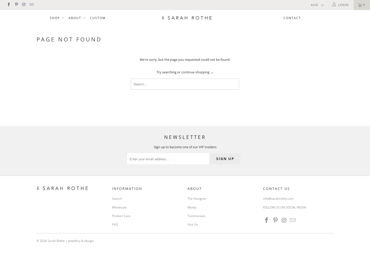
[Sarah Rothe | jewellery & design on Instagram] (24, 5)
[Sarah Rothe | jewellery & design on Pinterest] (16, 5)
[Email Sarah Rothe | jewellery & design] (31, 5)
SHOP (55, 18)
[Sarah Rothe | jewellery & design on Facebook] (8, 5)
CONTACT (292, 18)
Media (192, 207)
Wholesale (119, 207)
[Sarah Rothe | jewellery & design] (187, 17)
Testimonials (196, 216)
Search (117, 198)
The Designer (197, 198)
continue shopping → (197, 72)
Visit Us (193, 224)
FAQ (115, 224)
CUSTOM (98, 18)
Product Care (121, 216)
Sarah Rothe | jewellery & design (71, 241)
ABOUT (75, 18)
